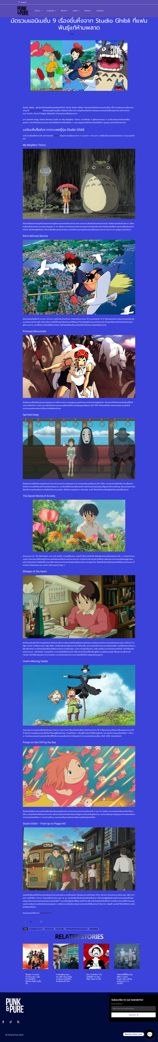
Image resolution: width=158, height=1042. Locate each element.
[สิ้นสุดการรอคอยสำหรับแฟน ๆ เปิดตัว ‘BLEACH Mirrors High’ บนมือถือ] (35, 956)
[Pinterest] (35, 921)
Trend (89, 972)
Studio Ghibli (60, 929)
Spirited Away (49, 929)
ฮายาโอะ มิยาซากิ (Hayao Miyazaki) (76, 929)
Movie (59, 972)
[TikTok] (11, 1022)
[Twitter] (30, 921)
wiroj (72, 34)
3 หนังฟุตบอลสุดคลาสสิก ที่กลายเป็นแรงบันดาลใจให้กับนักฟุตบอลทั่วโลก (64, 977)
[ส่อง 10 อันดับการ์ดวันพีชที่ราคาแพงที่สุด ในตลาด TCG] (96, 956)
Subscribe (132, 1015)
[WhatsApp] (41, 921)
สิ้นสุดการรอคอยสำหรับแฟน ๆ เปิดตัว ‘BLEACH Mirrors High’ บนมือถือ (33, 979)
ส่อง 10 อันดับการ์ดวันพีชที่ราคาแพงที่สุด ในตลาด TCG (94, 976)
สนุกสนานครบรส (35, 110)
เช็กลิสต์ (56, 135)
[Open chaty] (150, 1034)
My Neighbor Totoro (35, 929)
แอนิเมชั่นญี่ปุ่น (94, 929)
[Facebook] (25, 921)
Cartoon (120, 972)
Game (28, 972)
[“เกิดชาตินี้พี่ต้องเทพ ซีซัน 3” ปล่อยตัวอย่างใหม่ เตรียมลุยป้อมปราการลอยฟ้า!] (126, 956)
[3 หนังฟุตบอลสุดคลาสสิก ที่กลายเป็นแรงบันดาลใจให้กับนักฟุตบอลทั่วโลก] (66, 956)
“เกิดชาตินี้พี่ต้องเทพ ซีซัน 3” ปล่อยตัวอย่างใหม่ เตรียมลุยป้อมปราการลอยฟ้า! (125, 979)
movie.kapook (46, 913)
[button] (21, 2)
